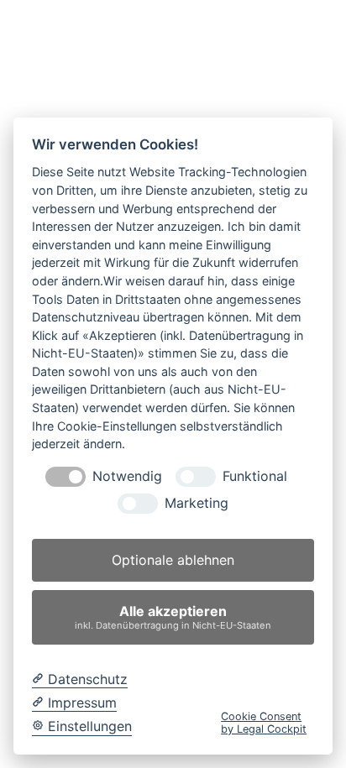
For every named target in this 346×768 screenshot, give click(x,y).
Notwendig (127, 476)
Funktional (255, 476)
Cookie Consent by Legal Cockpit (264, 722)
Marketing (196, 503)
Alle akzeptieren (173, 616)
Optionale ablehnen (173, 559)
